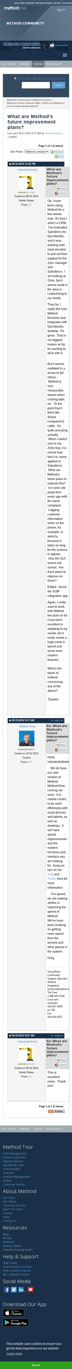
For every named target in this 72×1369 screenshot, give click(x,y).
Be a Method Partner (16, 1274)
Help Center (9, 64)
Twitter (51, 878)
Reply (63, 188)
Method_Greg (27, 726)
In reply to (57, 720)
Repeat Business (13, 1161)
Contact (63, 193)
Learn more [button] (14, 1353)
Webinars (24, 64)
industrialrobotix (54, 133)
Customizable (11, 1169)
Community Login (28, 78)
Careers (7, 1213)
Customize (67, 3)
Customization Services (17, 1267)
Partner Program (43, 3)
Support (57, 3)
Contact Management (16, 1176)
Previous (58, 152)
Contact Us (10, 1221)
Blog (16, 3)
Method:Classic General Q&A (23, 102)
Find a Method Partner (17, 1270)
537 (30, 762)
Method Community (18, 99)
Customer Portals (14, 1184)
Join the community (53, 78)
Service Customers (14, 1157)
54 (30, 204)
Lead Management (14, 1153)
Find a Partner (27, 3)
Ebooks (7, 1238)
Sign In (61, 10)
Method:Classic (41, 99)
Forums (38, 64)
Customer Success (14, 1205)
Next (60, 156)
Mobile (7, 1180)
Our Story (9, 1197)
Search (58, 85)
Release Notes (54, 64)
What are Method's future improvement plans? (36, 104)
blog (50, 874)
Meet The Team (13, 1209)
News (6, 1217)
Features (8, 1173)
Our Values (9, 1201)
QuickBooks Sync (13, 1165)
